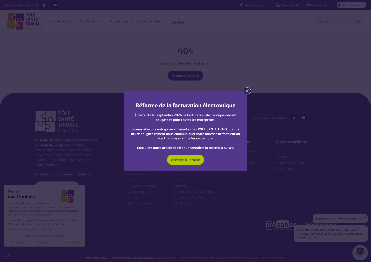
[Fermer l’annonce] (247, 91)
